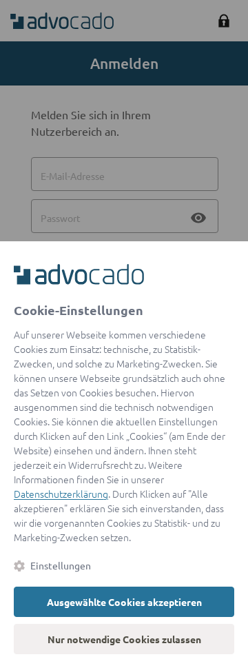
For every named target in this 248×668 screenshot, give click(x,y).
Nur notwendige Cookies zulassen (124, 639)
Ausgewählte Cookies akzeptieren (124, 602)
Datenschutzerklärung (61, 493)
